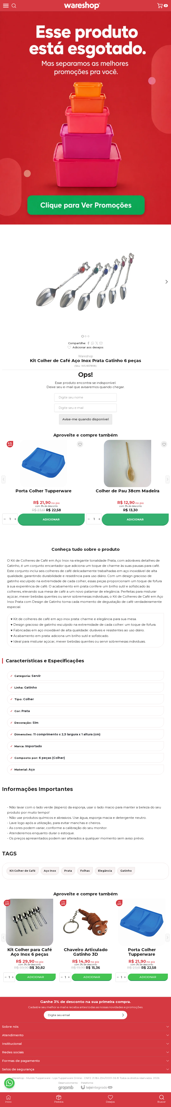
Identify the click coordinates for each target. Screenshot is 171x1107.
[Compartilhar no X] (96, 343)
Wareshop (85, 356)
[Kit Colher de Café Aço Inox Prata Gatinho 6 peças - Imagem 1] (85, 282)
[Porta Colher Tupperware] (141, 940)
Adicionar (53, 519)
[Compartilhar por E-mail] (100, 343)
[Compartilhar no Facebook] (88, 343)
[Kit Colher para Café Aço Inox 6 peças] (46, 482)
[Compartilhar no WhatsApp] (92, 343)
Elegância (105, 870)
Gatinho (126, 870)
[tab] (82, 336)
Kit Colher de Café (22, 870)
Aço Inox (50, 870)
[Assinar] (123, 1015)
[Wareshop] (82, 6)
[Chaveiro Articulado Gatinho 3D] (85, 940)
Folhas (85, 870)
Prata (68, 870)
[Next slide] (166, 282)
